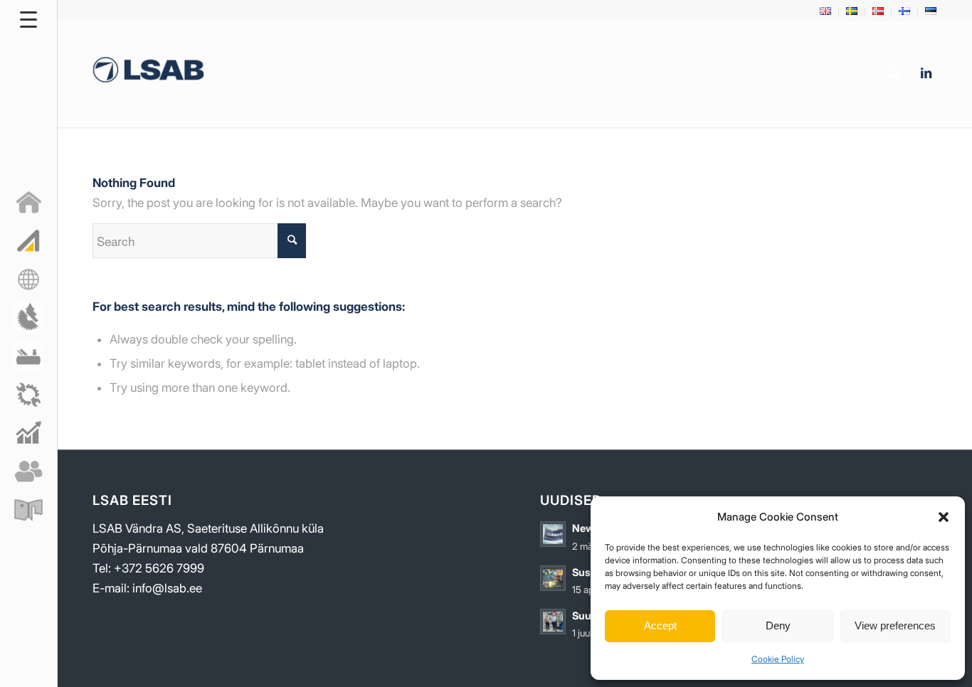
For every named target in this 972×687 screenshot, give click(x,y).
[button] (943, 517)
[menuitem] (826, 11)
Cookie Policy (777, 659)
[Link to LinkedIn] (925, 73)
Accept (660, 625)
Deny (778, 625)
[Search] (893, 74)
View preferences (895, 625)
